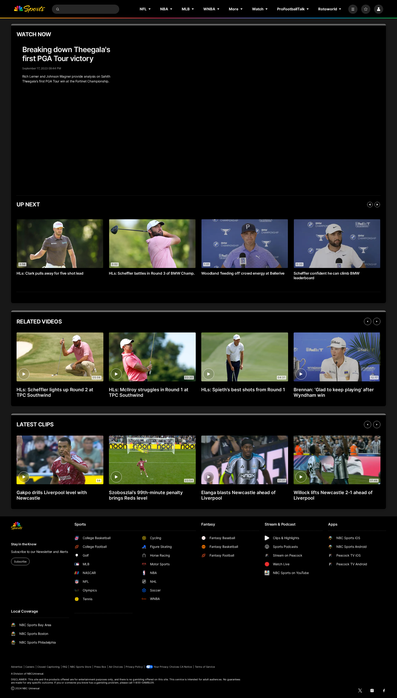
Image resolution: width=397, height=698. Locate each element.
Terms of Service (205, 666)
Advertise (17, 666)
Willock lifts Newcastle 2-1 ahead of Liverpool (333, 495)
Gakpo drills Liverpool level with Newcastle (52, 495)
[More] (352, 9)
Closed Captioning (48, 666)
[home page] (29, 9)
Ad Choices (116, 666)
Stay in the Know (24, 544)
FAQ (64, 666)
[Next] (377, 204)
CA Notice (186, 666)
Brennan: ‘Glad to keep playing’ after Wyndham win (334, 392)
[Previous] (370, 204)
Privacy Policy (134, 666)
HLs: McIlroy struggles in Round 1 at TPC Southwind (148, 392)
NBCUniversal (35, 673)
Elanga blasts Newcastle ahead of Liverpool (238, 495)
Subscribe (20, 561)
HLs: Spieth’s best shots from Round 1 (243, 389)
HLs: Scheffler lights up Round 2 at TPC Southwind (55, 392)
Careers (29, 666)
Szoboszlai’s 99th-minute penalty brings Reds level (146, 495)
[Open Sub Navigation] (149, 9)
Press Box (100, 666)
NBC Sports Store (80, 666)
